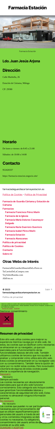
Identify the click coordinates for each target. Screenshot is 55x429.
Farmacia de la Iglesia (16, 216)
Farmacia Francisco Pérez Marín (22, 212)
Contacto (8, 250)
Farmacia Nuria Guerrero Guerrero (23, 227)
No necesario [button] (7, 401)
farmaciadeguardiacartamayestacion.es (21, 292)
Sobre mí (7, 253)
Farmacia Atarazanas (16, 238)
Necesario (8, 377)
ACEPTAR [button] (16, 308)
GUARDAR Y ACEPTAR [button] (11, 427)
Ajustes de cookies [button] (7, 308)
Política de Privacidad (36, 194)
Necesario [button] (5, 374)
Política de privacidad (14, 242)
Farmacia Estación (15, 234)
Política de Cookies (12, 194)
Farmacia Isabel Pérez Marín (20, 231)
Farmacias (8, 208)
